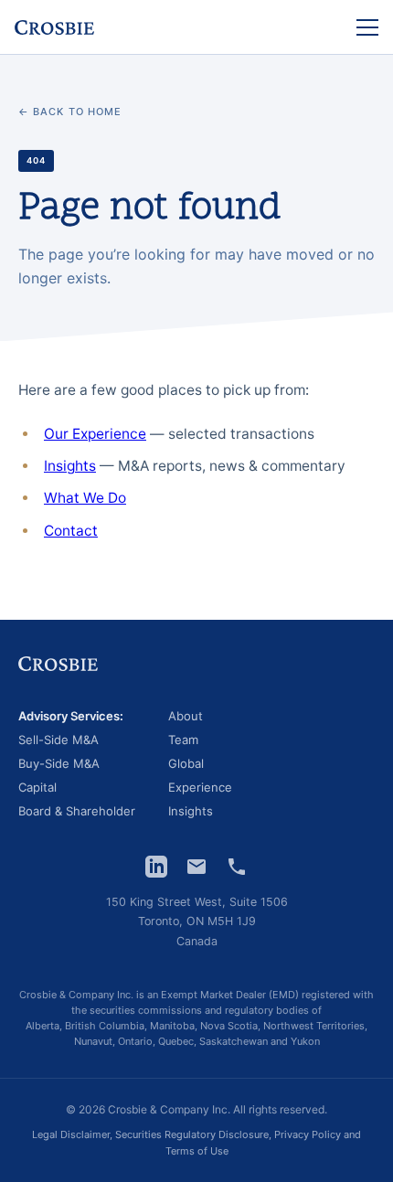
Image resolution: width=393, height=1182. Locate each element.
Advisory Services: (70, 716)
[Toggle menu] (367, 27)
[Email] (196, 867)
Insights (70, 465)
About (185, 716)
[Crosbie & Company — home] (54, 27)
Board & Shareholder (76, 811)
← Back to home (70, 111)
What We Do (85, 497)
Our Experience (95, 433)
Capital (37, 788)
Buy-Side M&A (59, 764)
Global (186, 764)
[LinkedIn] (156, 867)
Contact (71, 530)
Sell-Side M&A (58, 740)
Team (183, 740)
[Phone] (237, 867)
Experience (200, 788)
